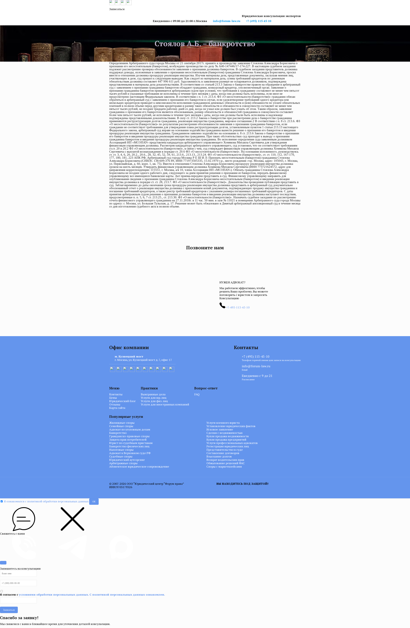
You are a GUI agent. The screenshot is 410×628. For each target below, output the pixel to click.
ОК (93, 501)
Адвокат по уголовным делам (129, 429)
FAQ (197, 394)
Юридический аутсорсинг (127, 459)
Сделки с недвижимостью (224, 432)
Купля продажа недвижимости (227, 436)
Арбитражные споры (123, 463)
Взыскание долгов (219, 456)
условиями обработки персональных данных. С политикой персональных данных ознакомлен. (92, 594)
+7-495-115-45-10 (238, 307)
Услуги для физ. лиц (154, 401)
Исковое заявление (219, 429)
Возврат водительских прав (225, 459)
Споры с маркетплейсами (224, 466)
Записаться (9, 609)
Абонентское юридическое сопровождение (139, 466)
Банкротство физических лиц (129, 446)
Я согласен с (82, 594)
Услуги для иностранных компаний (165, 404)
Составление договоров (222, 453)
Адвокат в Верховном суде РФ (130, 453)
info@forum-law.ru (226, 21)
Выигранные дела (153, 394)
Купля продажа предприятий (226, 439)
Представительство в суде (224, 449)
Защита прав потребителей (128, 439)
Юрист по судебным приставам (131, 443)
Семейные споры (121, 426)
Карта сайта (117, 407)
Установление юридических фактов (230, 426)
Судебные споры (120, 456)
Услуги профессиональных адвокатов (232, 443)
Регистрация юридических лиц (227, 446)
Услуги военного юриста (223, 422)
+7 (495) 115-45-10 (258, 21)
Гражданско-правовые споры (129, 436)
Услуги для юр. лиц (153, 397)
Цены (113, 397)
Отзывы (114, 404)
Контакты (116, 394)
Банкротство (118, 432)
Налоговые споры (121, 449)
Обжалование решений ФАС (225, 463)
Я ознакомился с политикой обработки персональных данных (46, 501)
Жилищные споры (122, 422)
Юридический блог (122, 401)
